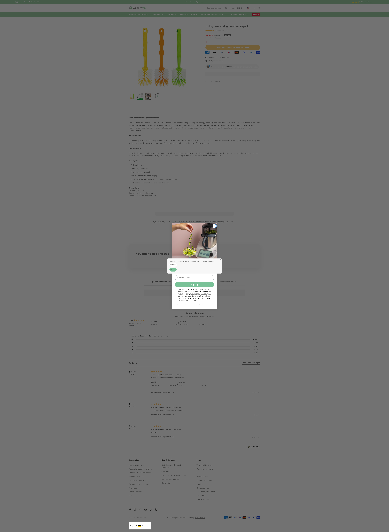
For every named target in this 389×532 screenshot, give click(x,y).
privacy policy (209, 304)
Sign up (195, 284)
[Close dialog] (214, 226)
